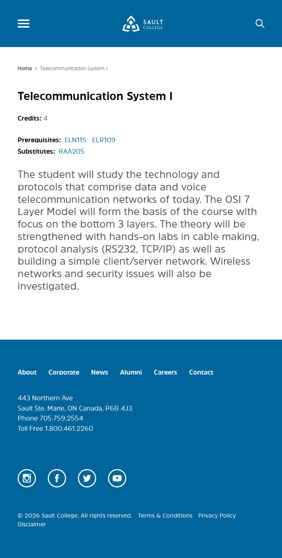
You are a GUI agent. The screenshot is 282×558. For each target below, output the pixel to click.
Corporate (63, 372)
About (27, 372)
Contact (201, 372)
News (99, 372)
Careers (165, 372)
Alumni (131, 372)
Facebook (57, 478)
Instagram (27, 478)
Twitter (87, 478)
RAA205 (71, 151)
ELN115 (75, 140)
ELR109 (104, 140)
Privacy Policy (217, 515)
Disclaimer (32, 524)
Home (25, 68)
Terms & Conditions (165, 515)
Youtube (117, 478)
